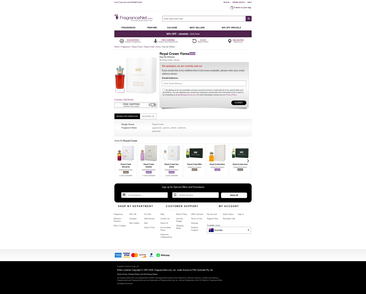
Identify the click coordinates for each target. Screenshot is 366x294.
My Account (212, 214)
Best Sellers (134, 223)
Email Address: (170, 78)
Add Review (129, 99)
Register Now (212, 219)
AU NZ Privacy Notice (149, 274)
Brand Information (127, 116)
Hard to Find (149, 227)
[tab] (127, 116)
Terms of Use (196, 219)
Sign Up (234, 195)
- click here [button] (183, 33)
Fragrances (126, 47)
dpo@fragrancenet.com (187, 95)
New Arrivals (149, 219)
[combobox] (207, 18)
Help (249, 2)
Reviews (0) (148, 116)
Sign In (226, 2)
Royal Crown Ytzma (152, 47)
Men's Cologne (120, 226)
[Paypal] (151, 255)
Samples (133, 219)
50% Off (132, 214)
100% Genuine (197, 214)
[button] (135, 105)
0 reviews (118, 99)
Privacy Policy (231, 95)
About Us (164, 223)
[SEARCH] (249, 18)
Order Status (238, 2)
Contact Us (165, 219)
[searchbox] (204, 18)
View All (125, 141)
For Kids (147, 214)
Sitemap (194, 223)
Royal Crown (137, 47)
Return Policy (181, 214)
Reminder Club (229, 219)
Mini (146, 223)
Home (116, 47)
